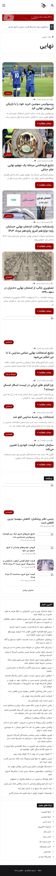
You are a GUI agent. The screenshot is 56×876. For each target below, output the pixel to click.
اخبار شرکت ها (45, 841)
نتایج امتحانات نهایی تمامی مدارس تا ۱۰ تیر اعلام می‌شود (30, 355)
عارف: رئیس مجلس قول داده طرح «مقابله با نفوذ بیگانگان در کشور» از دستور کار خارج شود (28, 621)
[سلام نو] (44, 5)
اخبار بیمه (47, 836)
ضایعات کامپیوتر (44, 826)
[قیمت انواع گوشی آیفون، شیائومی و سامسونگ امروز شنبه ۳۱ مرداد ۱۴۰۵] (45, 565)
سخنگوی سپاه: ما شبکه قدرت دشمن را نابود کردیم (28, 27)
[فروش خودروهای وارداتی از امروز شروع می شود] (45, 551)
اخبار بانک (47, 831)
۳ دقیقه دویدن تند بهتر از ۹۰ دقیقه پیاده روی (33, 754)
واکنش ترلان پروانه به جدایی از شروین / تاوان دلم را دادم (28, 722)
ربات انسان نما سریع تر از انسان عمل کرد (35, 788)
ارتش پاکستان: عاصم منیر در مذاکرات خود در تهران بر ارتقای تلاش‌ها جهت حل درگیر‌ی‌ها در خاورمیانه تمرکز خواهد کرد (29, 683)
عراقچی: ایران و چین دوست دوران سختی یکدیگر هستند (28, 675)
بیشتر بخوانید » (44, 123)
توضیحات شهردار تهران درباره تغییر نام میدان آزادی (30, 793)
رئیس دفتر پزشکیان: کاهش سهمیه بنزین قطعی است (30, 521)
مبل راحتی (47, 821)
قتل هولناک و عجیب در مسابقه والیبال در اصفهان (31, 779)
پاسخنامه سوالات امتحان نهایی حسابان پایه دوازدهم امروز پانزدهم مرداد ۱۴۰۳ (30, 228)
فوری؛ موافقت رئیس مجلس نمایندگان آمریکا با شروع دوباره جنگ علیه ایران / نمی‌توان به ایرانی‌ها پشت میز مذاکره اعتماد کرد (29, 738)
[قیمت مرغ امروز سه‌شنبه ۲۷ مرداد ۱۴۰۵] (45, 578)
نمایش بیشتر (28, 590)
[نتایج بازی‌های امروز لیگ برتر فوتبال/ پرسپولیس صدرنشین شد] (45, 538)
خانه (50, 37)
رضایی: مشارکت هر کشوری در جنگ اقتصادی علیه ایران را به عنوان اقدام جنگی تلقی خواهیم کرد (28, 748)
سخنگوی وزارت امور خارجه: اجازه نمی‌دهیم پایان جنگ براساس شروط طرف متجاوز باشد (29, 661)
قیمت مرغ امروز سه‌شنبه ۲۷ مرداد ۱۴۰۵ (20, 576)
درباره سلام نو (30, 870)
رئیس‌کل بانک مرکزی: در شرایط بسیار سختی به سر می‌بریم (27, 647)
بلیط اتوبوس (46, 811)
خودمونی (47, 851)
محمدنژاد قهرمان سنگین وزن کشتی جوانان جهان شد (30, 766)
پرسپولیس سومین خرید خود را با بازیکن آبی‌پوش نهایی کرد (30, 106)
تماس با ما (19, 870)
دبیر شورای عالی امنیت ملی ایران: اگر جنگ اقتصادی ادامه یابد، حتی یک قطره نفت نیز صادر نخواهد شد (28, 712)
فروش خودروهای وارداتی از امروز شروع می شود (20, 549)
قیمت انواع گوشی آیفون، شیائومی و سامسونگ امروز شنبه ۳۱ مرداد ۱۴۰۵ (19, 562)
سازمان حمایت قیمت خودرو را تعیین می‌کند (32, 447)
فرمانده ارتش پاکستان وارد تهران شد (36, 696)
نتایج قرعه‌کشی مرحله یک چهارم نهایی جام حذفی (31, 167)
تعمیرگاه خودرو (45, 856)
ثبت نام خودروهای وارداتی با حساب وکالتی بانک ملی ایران (28, 783)
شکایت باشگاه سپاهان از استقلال (38, 718)
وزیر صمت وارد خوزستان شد (40, 700)
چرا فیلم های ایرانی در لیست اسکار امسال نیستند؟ (28, 387)
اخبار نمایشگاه (45, 846)
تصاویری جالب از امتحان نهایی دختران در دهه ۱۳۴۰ (29, 290)
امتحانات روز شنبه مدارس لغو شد (33, 417)
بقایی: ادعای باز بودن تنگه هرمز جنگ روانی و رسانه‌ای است (27, 705)
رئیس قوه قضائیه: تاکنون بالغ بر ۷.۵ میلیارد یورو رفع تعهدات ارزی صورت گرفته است (30, 633)
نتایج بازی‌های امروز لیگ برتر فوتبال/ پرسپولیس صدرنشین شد (19, 535)
